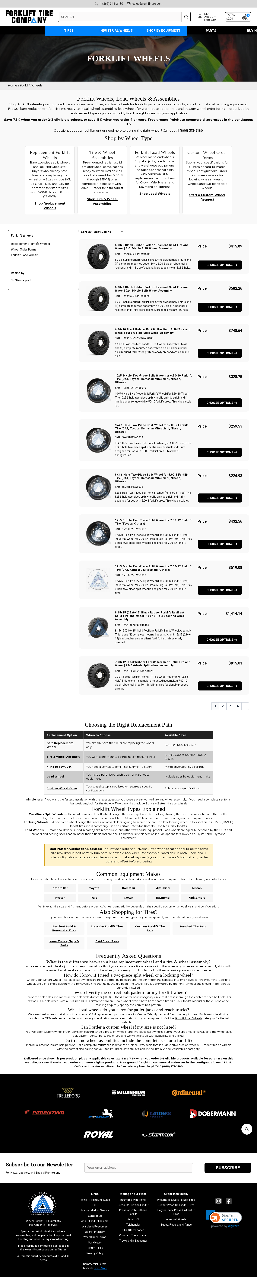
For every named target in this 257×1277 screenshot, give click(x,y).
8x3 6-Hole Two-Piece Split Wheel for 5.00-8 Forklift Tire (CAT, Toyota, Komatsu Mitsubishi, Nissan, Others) (152, 478)
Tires (68, 30)
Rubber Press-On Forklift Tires (176, 1205)
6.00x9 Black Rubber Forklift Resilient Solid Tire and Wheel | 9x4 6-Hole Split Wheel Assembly (152, 289)
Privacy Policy (95, 1253)
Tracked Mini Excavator (133, 1240)
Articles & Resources (95, 1226)
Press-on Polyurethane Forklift (133, 1212)
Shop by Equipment (163, 30)
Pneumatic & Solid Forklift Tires (176, 1199)
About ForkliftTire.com (95, 1221)
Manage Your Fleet (133, 1194)
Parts (211, 31)
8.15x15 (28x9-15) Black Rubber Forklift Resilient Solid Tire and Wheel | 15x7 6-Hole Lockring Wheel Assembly (150, 616)
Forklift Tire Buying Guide (95, 1199)
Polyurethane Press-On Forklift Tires (176, 1212)
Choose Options (220, 265)
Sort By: (86, 232)
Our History (95, 1242)
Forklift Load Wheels (25, 255)
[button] (224, 1218)
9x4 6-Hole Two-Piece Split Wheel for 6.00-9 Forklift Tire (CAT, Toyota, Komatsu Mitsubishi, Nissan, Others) (152, 428)
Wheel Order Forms (23, 249)
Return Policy (95, 1247)
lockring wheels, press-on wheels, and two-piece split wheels (123, 1031)
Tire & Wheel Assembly (63, 756)
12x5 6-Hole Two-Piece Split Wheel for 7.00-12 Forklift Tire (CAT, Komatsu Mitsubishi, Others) (153, 568)
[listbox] (110, 231)
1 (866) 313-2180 (111, 3)
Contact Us (95, 1215)
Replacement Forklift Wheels (30, 244)
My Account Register (210, 16)
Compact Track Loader (133, 1235)
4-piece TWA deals (116, 803)
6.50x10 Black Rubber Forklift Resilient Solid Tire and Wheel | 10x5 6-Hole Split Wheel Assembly (152, 331)
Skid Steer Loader (133, 1230)
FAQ (95, 1205)
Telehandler (133, 1224)
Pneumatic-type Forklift (133, 1199)
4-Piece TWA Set (59, 766)
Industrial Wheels (116, 30)
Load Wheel (55, 776)
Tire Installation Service (95, 1210)
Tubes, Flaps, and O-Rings (176, 1224)
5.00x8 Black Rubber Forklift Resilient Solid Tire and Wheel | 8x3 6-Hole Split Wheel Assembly (152, 246)
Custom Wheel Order (62, 788)
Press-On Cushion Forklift (133, 1205)
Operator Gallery (95, 1231)
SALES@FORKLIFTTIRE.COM (147, 3)
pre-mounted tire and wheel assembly (161, 799)
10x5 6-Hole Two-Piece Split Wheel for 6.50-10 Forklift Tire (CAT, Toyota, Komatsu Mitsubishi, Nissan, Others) (153, 379)
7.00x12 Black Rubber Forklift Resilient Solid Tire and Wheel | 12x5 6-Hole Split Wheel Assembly (152, 663)
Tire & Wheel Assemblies (171, 1049)
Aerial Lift (133, 1219)
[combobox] (120, 17)
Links (95, 1194)
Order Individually (176, 1194)
